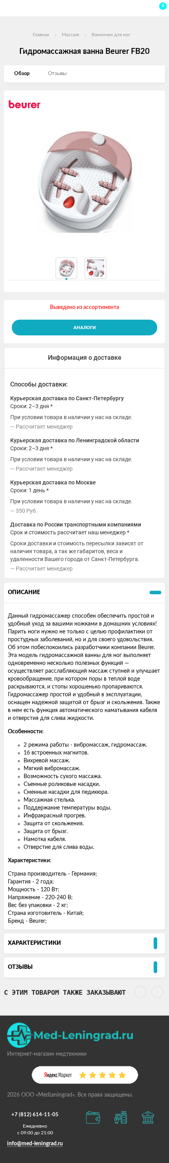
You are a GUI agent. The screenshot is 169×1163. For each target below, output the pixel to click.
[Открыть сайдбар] (8, 8)
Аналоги (84, 328)
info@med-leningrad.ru (35, 1143)
